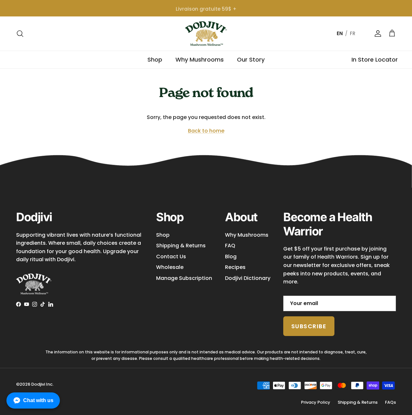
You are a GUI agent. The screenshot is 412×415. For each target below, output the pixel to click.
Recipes (235, 267)
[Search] (20, 33)
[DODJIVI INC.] (206, 33)
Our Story (251, 59)
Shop (154, 59)
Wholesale (169, 267)
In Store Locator (374, 59)
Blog (231, 256)
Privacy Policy (315, 402)
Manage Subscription (184, 278)
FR (352, 33)
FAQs (390, 402)
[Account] (376, 33)
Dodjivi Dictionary (247, 278)
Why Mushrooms (199, 59)
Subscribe (308, 326)
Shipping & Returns (181, 245)
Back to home (206, 130)
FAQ (230, 245)
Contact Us (171, 256)
